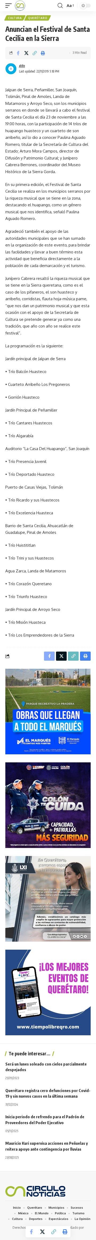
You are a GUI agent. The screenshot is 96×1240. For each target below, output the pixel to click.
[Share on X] (26, 53)
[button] (9, 5)
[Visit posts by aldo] (11, 68)
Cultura (15, 18)
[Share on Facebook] (18, 53)
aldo (22, 66)
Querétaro (37, 18)
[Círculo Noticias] (20, 5)
